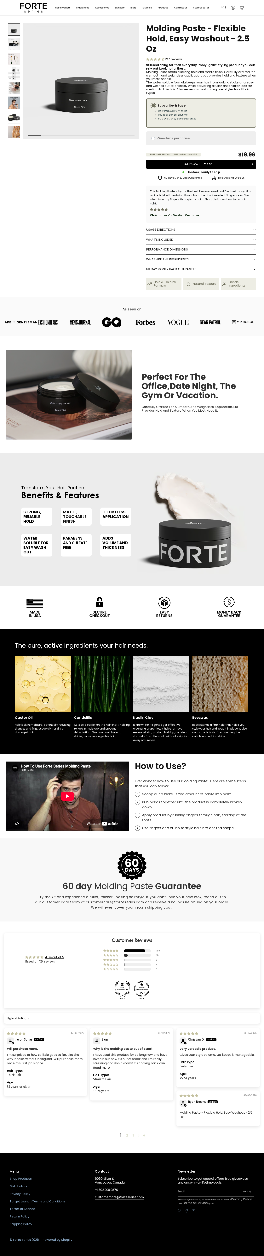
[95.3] (122, 989)
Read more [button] (101, 1067)
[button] (62, 7)
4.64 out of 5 (54, 957)
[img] (16, 1033)
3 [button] (133, 1135)
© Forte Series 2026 (24, 1240)
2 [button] (127, 1135)
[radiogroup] (201, 121)
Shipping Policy (21, 1224)
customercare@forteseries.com (119, 1197)
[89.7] (141, 989)
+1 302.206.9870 (106, 1190)
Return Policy (19, 1216)
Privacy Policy (20, 1194)
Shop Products (21, 1178)
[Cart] (241, 7)
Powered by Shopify (57, 1240)
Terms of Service (22, 1209)
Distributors (18, 1186)
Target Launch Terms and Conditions (37, 1201)
